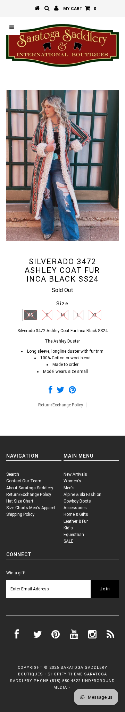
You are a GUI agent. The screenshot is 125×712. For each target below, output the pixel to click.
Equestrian (74, 534)
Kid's (68, 528)
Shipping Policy (20, 514)
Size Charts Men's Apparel (30, 507)
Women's (72, 481)
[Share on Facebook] (50, 391)
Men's (69, 487)
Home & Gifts (76, 514)
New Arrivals (75, 474)
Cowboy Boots (77, 501)
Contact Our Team (23, 481)
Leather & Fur (76, 521)
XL (95, 314)
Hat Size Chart (19, 501)
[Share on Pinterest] (72, 391)
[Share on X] (60, 391)
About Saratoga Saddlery (29, 487)
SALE (68, 541)
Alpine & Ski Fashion (82, 494)
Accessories (75, 507)
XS (30, 314)
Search (12, 474)
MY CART (79, 8)
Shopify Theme (65, 674)
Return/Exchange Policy (60, 405)
